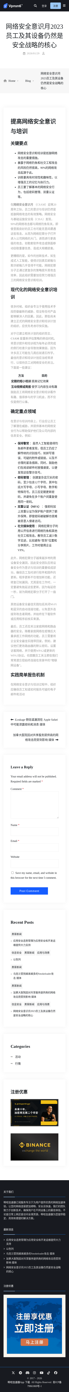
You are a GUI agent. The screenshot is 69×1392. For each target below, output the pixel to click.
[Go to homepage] (13, 5)
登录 (44, 6)
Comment (17, 788)
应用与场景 (43, 952)
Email (15, 840)
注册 (55, 6)
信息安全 (17, 952)
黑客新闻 (17, 934)
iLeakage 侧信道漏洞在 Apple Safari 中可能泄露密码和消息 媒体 (34, 722)
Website (15, 856)
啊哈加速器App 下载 (19, 1382)
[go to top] (59, 1379)
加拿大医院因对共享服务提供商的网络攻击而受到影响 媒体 (35, 737)
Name (15, 825)
